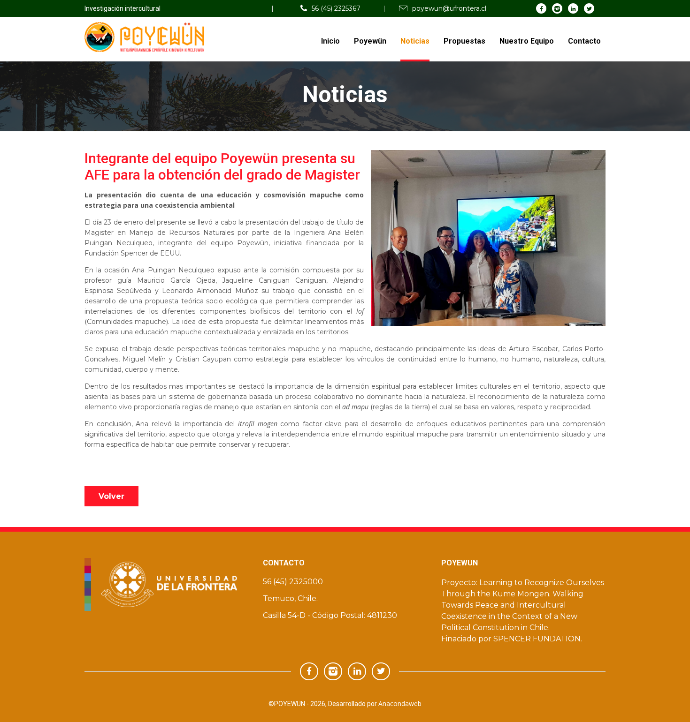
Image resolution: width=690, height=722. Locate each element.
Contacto (584, 41)
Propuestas (464, 41)
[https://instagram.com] (557, 8)
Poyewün (370, 41)
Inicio (330, 41)
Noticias (414, 41)
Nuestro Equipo (526, 41)
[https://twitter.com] (589, 8)
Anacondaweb (400, 703)
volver (111, 496)
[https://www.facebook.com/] (541, 8)
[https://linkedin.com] (573, 8)
